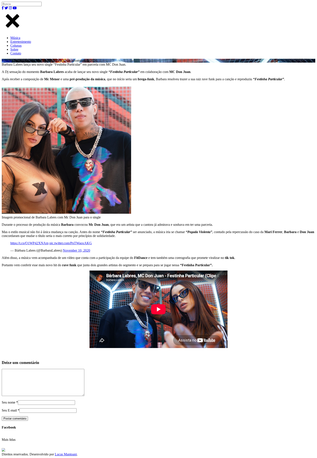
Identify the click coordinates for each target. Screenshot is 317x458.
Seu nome (8, 402)
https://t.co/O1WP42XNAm (29, 243)
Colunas (16, 45)
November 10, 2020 (76, 250)
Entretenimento (20, 41)
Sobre (14, 49)
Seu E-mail (9, 410)
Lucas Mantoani (66, 454)
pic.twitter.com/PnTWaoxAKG (70, 243)
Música (15, 38)
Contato (15, 53)
